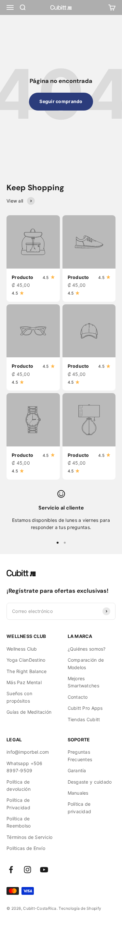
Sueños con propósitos (19, 697)
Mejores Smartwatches (83, 682)
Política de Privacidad (18, 803)
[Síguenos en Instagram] (27, 869)
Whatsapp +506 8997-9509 (25, 767)
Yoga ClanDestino (26, 660)
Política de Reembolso (19, 822)
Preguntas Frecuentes (80, 755)
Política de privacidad (79, 807)
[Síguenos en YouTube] (44, 869)
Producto (22, 277)
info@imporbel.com (28, 752)
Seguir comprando (60, 101)
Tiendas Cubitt (84, 719)
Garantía (77, 770)
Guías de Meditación (29, 712)
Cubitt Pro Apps (85, 708)
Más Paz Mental (24, 682)
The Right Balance (27, 671)
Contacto (78, 697)
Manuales (78, 793)
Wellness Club (22, 649)
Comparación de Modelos (86, 663)
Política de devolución (19, 785)
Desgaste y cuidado (90, 782)
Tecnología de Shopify (80, 908)
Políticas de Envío (26, 848)
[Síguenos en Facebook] (11, 869)
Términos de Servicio (30, 837)
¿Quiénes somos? (87, 649)
